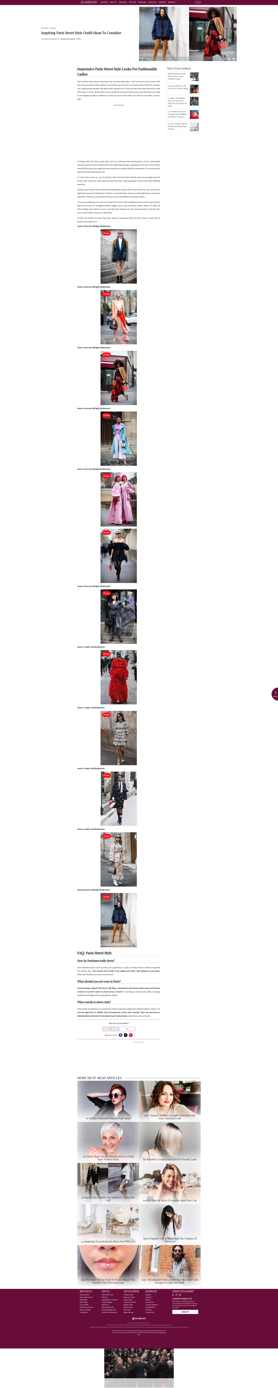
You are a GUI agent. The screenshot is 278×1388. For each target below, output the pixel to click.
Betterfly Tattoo (128, 1305)
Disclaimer (149, 1310)
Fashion (123, 2)
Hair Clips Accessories (86, 1307)
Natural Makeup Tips (86, 1297)
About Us (148, 1295)
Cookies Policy (150, 1312)
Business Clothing (85, 1310)
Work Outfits (84, 1302)
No (127, 1029)
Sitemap (148, 1300)
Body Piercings (128, 1307)
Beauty (113, 2)
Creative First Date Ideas (109, 1312)
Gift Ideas (105, 1297)
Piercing (142, 2)
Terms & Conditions (152, 1305)
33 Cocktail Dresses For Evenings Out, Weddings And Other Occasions (177, 114)
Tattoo (132, 2)
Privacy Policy (150, 1302)
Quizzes (104, 2)
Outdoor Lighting (107, 1302)
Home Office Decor (107, 1295)
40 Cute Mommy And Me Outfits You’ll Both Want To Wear (177, 126)
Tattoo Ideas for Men (130, 1302)
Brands (171, 2)
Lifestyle (152, 2)
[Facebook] (224, 59)
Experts (162, 2)
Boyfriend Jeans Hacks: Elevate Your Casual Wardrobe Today (177, 76)
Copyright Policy (150, 1307)
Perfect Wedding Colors (109, 1310)
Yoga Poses (105, 1305)
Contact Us (149, 1297)
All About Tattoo (128, 1295)
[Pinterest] (234, 59)
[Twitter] (229, 59)
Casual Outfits (84, 1305)
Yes (110, 1029)
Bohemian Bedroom (108, 1307)
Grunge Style (84, 1312)
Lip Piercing (127, 1310)
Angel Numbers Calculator (110, 1300)
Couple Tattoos (128, 1300)
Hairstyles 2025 (84, 1295)
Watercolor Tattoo (129, 1297)
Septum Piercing (128, 1312)
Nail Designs (83, 1300)
